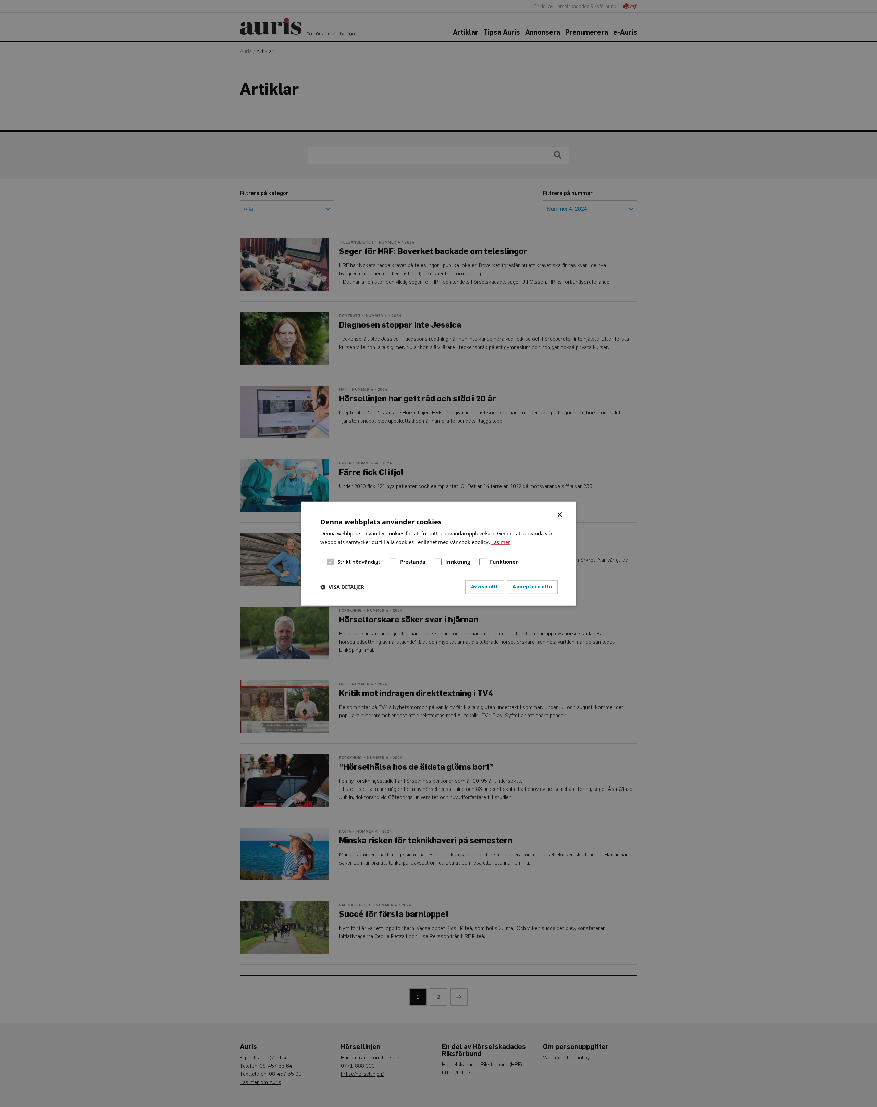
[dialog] (438, 554)
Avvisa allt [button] (484, 586)
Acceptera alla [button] (532, 586)
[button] (342, 587)
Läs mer (500, 541)
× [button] (560, 514)
